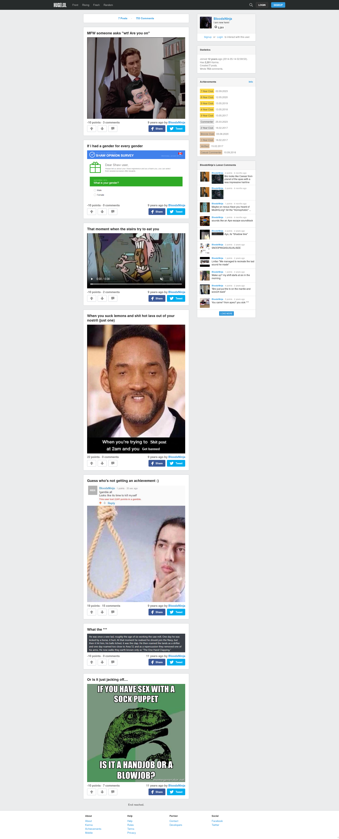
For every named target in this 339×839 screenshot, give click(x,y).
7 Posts (122, 18)
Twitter (215, 825)
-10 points (94, 122)
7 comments (111, 785)
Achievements (93, 829)
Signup (278, 5)
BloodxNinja (176, 122)
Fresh (96, 5)
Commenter (207, 121)
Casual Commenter (211, 152)
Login (262, 5)
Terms (130, 829)
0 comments (111, 205)
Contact (174, 821)
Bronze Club (207, 133)
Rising (85, 5)
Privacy (131, 832)
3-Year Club (207, 115)
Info (251, 81)
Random (108, 5)
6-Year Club (207, 97)
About (88, 821)
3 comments (111, 122)
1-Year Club (207, 140)
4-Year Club (207, 109)
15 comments (111, 605)
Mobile (89, 832)
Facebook (217, 821)
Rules (130, 825)
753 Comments (145, 18)
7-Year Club (207, 91)
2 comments (111, 292)
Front (75, 5)
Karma (89, 825)
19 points (93, 605)
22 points (93, 457)
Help (129, 821)
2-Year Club (207, 127)
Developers (176, 825)
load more (226, 313)
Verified (205, 146)
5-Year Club (207, 103)
